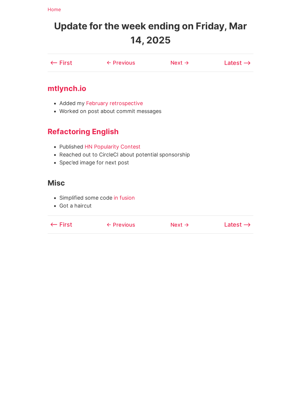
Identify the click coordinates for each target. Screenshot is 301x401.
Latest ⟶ (237, 62)
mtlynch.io (67, 88)
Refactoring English (83, 131)
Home (54, 9)
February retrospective (114, 103)
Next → (179, 63)
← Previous (120, 63)
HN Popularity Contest (113, 147)
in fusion (124, 198)
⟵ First (61, 62)
